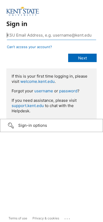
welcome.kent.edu (37, 81)
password (68, 90)
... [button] (67, 217)
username (43, 90)
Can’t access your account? (29, 47)
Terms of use (17, 218)
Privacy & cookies (45, 218)
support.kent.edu (28, 105)
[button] (51, 125)
